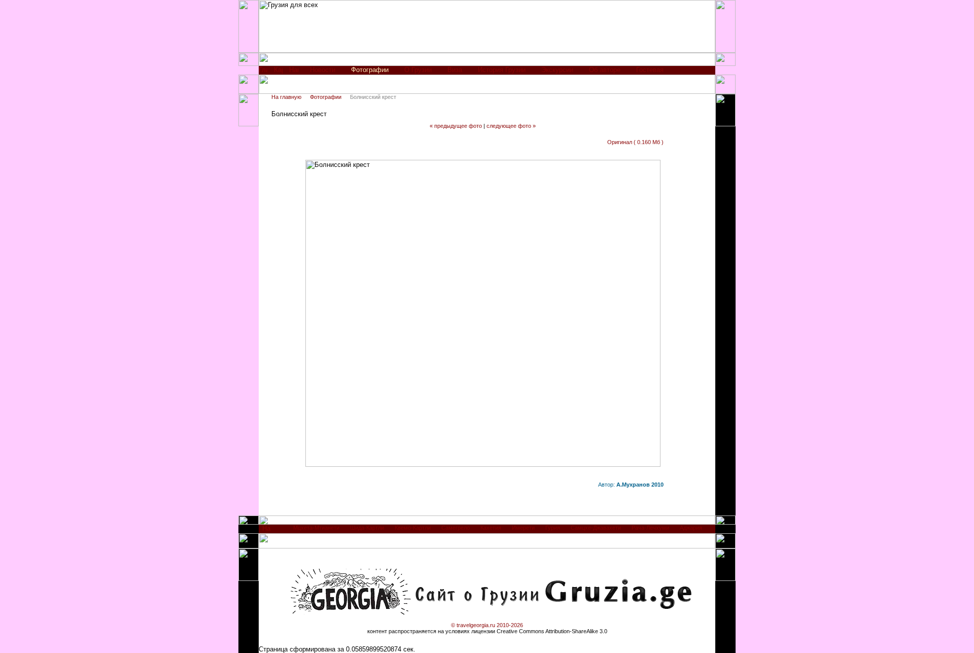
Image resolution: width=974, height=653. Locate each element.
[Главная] (263, 72)
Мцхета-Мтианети (316, 528)
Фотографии (325, 97)
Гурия (552, 528)
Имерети (523, 528)
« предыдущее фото (456, 126)
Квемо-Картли (413, 528)
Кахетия (490, 528)
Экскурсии (557, 70)
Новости (322, 70)
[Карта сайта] (278, 72)
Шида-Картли (367, 528)
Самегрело (455, 528)
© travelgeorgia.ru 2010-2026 (487, 625)
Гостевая (650, 70)
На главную (286, 97)
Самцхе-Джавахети (596, 528)
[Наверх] (266, 531)
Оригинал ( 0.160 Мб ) (635, 142)
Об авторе (604, 70)
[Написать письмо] (293, 72)
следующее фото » (511, 126)
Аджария (691, 528)
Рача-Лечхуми (650, 528)
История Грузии (502, 70)
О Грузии (418, 70)
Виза (454, 70)
